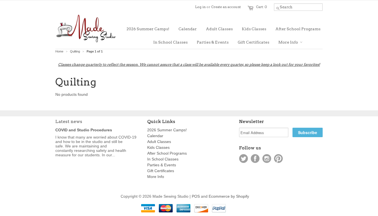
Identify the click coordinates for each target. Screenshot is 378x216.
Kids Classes (158, 147)
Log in (200, 7)
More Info (155, 176)
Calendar (155, 136)
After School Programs (167, 153)
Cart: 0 (261, 7)
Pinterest (278, 158)
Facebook (255, 158)
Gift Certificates (160, 171)
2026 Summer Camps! (167, 130)
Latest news (68, 121)
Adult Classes (159, 141)
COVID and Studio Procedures (83, 130)
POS (196, 196)
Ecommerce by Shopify (229, 196)
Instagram (266, 158)
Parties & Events (161, 165)
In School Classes (162, 159)
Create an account (226, 7)
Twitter (243, 158)
